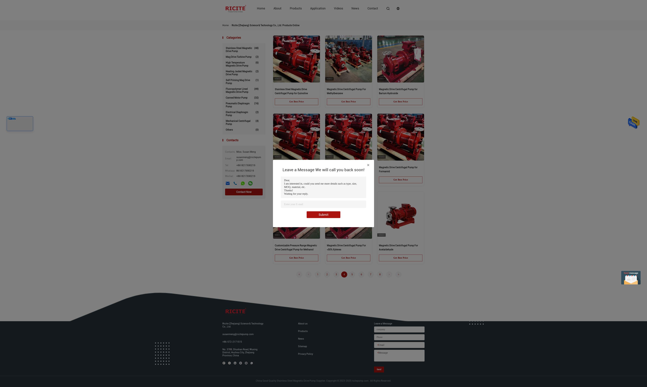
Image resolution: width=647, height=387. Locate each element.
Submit (323, 214)
